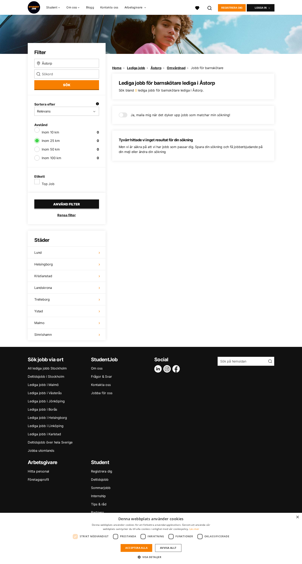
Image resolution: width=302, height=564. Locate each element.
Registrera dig (231, 7)
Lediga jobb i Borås (42, 409)
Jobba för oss (101, 393)
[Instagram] (167, 369)
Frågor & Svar (101, 376)
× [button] (297, 517)
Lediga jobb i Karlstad (44, 434)
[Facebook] (176, 369)
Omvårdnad (176, 68)
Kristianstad (43, 276)
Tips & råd (98, 504)
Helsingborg (43, 264)
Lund (38, 252)
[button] (151, 557)
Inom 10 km (50, 132)
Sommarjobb (101, 488)
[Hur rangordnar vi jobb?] (97, 104)
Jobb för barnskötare (207, 68)
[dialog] (151, 538)
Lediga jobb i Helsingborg (47, 418)
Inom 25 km (51, 141)
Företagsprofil (38, 479)
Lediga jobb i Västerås (45, 393)
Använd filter (66, 204)
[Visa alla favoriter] (197, 7)
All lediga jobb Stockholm (47, 368)
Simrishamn (43, 334)
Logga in (261, 7)
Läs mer (194, 529)
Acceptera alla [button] (136, 548)
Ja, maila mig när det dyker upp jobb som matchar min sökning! (180, 115)
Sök (66, 85)
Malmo (39, 323)
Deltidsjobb (99, 479)
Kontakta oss (109, 7)
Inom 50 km (51, 149)
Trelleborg (42, 299)
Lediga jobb (136, 68)
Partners (97, 512)
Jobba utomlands (41, 450)
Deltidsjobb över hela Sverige (50, 442)
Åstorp (156, 68)
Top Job (48, 184)
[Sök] (210, 7)
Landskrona (43, 288)
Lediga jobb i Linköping (45, 426)
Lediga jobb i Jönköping (46, 401)
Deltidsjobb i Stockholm (46, 376)
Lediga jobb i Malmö (43, 385)
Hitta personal (38, 471)
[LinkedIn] (158, 369)
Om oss (97, 368)
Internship (98, 496)
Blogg (90, 7)
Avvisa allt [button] (168, 548)
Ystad (38, 311)
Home (117, 68)
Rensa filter (66, 215)
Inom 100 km (51, 158)
